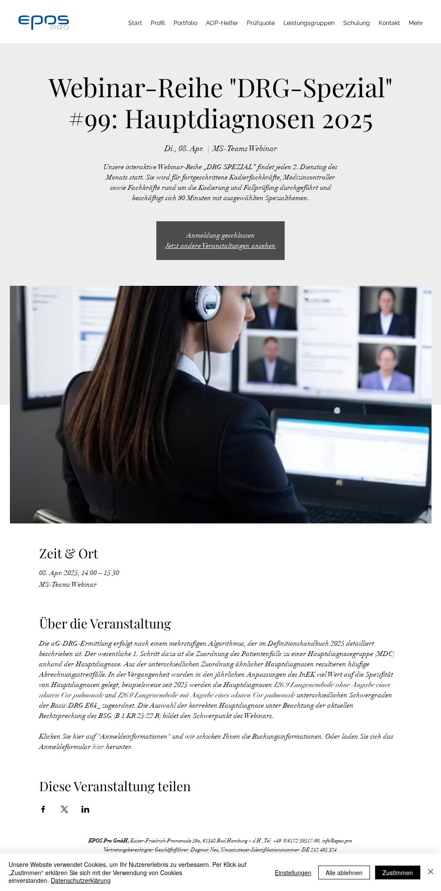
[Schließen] (430, 872)
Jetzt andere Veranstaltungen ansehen (220, 245)
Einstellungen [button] (293, 872)
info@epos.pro (337, 841)
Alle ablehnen (344, 872)
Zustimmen (397, 872)
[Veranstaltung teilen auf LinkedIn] (85, 809)
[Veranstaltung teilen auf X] (64, 809)
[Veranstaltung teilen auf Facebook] (43, 809)
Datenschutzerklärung (81, 880)
